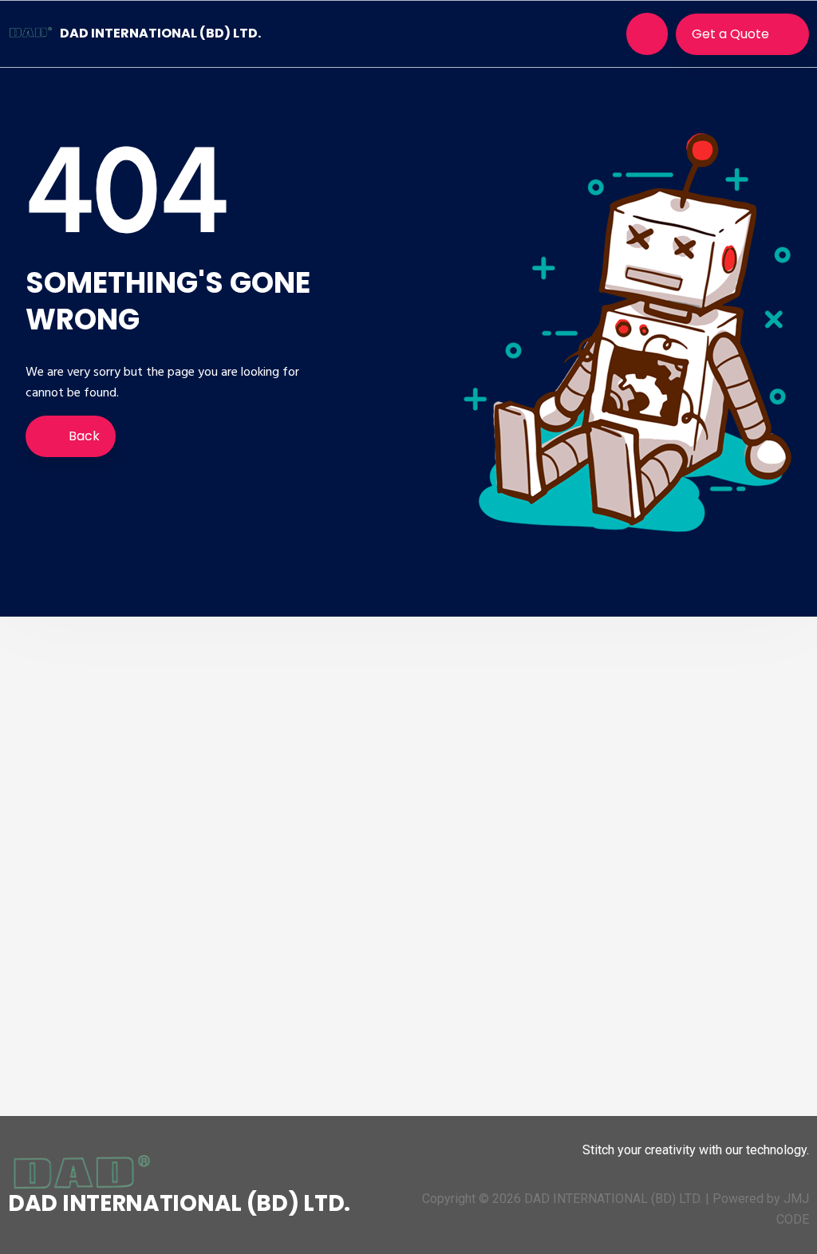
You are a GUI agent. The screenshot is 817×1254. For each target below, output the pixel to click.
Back (82, 436)
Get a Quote (730, 34)
